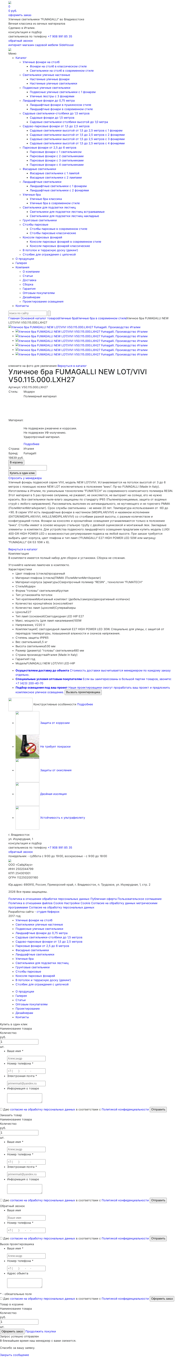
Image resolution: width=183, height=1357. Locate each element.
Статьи (28, 276)
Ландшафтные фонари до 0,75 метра (49, 100)
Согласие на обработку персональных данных (61, 907)
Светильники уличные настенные (46, 75)
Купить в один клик (22, 473)
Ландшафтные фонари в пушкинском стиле (60, 105)
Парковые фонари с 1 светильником (55, 152)
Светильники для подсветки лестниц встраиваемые (67, 211)
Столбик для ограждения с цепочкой (49, 254)
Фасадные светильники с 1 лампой (54, 173)
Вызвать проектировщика (83, 692)
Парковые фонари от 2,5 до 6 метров (49, 147)
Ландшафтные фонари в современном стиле (61, 109)
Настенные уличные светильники (53, 83)
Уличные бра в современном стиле (55, 203)
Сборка (28, 284)
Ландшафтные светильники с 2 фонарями (59, 190)
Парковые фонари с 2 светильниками (57, 156)
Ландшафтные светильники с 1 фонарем (58, 186)
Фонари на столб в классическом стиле (58, 66)
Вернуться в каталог (72, 366)
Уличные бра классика (46, 199)
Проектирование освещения (43, 301)
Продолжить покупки (40, 1331)
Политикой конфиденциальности (125, 1109)
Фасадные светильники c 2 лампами (56, 177)
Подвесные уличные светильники (46, 87)
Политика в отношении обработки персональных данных (49, 899)
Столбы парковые (35, 224)
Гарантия (29, 288)
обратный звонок (20, 40)
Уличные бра (32, 194)
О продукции (25, 258)
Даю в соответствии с (75, 1109)
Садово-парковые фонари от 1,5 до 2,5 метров (56, 126)
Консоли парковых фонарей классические (60, 246)
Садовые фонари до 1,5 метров (52, 117)
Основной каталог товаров (40, 318)
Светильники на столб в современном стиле (62, 70)
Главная (14, 318)
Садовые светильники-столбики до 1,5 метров (56, 113)
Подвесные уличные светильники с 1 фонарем (63, 92)
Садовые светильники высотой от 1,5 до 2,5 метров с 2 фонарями (77, 134)
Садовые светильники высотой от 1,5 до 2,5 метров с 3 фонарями (77, 139)
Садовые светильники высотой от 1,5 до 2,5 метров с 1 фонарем (76, 130)
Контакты (22, 305)
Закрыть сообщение (14, 1355)
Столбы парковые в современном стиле (58, 229)
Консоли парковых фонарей (42, 237)
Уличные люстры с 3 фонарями (52, 96)
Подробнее (31, 444)
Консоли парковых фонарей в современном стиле (65, 241)
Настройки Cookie (77, 903)
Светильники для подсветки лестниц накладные (64, 216)
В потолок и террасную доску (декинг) (50, 250)
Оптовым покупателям (39, 293)
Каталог (21, 58)
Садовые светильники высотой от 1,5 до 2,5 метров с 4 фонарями (77, 143)
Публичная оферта (103, 899)
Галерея (21, 263)
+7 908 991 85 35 (60, 36)
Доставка (29, 280)
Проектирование (28, 1008)
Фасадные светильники (39, 169)
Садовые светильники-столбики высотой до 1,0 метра (69, 122)
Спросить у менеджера (25, 478)
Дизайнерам (31, 297)
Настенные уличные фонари (50, 79)
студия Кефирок (48, 911)
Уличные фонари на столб (41, 62)
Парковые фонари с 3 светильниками (57, 160)
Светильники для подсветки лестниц (49, 207)
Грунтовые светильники (40, 220)
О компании (31, 271)
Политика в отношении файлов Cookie (35, 903)
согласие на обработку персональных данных (42, 1109)
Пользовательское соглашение (140, 899)
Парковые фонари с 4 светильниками (57, 164)
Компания (22, 267)
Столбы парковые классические (53, 233)
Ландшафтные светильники (42, 181)
